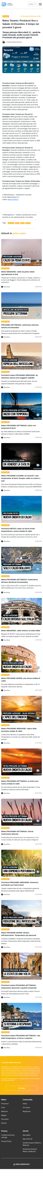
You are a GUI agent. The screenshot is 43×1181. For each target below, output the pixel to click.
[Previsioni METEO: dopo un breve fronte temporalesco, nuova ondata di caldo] (21, 509)
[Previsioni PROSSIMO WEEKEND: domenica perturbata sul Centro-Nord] (21, 863)
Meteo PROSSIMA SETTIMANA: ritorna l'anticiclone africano (17, 832)
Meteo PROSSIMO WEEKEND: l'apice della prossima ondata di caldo (18, 730)
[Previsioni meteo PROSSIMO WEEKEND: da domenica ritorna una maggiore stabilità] (21, 356)
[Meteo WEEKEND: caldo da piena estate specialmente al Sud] (21, 252)
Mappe (3, 1115)
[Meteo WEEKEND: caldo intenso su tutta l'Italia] (21, 611)
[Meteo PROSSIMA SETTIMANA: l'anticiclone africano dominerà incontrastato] (21, 560)
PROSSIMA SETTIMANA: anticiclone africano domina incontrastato (20, 326)
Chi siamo (21, 1088)
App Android (27, 1139)
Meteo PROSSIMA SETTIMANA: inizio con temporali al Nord (18, 427)
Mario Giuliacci (13, 199)
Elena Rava (7, 287)
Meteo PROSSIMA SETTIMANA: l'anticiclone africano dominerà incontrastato (19, 581)
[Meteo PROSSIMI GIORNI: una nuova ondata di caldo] (21, 659)
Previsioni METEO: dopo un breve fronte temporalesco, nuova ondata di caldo (18, 530)
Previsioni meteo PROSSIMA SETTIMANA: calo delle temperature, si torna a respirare (20, 1037)
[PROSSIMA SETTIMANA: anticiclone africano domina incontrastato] (21, 305)
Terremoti (5, 1119)
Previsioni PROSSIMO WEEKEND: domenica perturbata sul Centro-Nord (19, 883)
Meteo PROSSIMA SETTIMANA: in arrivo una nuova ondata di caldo (19, 782)
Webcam (4, 1111)
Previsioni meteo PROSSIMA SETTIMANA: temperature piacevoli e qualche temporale (19, 986)
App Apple (26, 1135)
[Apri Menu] (40, 4)
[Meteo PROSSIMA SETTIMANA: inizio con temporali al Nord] (21, 406)
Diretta (3, 1123)
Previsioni (5, 1104)
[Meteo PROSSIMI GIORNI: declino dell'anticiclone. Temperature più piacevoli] (21, 913)
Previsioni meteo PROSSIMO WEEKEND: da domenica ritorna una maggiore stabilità (19, 376)
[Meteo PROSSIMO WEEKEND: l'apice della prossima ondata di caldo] (21, 709)
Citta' (3, 1107)
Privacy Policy (6, 1141)
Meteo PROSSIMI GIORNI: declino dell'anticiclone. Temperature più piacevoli (18, 934)
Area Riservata (23, 1164)
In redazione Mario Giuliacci (14, 42)
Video (25, 1104)
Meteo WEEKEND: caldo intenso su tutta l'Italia (20, 631)
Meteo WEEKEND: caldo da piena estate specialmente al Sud (17, 273)
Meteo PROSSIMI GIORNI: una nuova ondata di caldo (20, 679)
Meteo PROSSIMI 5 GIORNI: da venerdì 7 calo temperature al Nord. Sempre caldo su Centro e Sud (20, 478)
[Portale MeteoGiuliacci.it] (7, 4)
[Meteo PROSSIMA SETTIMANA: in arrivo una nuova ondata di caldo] (21, 762)
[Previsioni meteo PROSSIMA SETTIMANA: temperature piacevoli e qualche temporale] (21, 966)
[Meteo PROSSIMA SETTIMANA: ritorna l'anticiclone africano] (21, 812)
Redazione (26, 1111)
